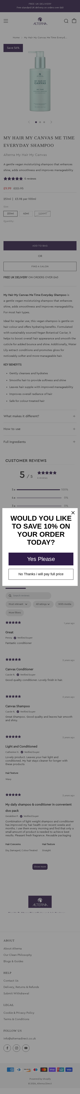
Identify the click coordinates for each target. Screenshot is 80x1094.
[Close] (73, 512)
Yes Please (41, 559)
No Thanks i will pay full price (40, 574)
